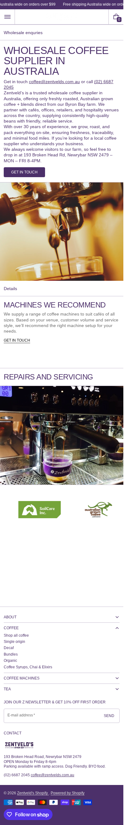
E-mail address (20, 715)
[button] (7, 16)
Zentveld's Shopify (33, 793)
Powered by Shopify (68, 793)
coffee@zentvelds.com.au (54, 81)
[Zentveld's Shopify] (19, 745)
